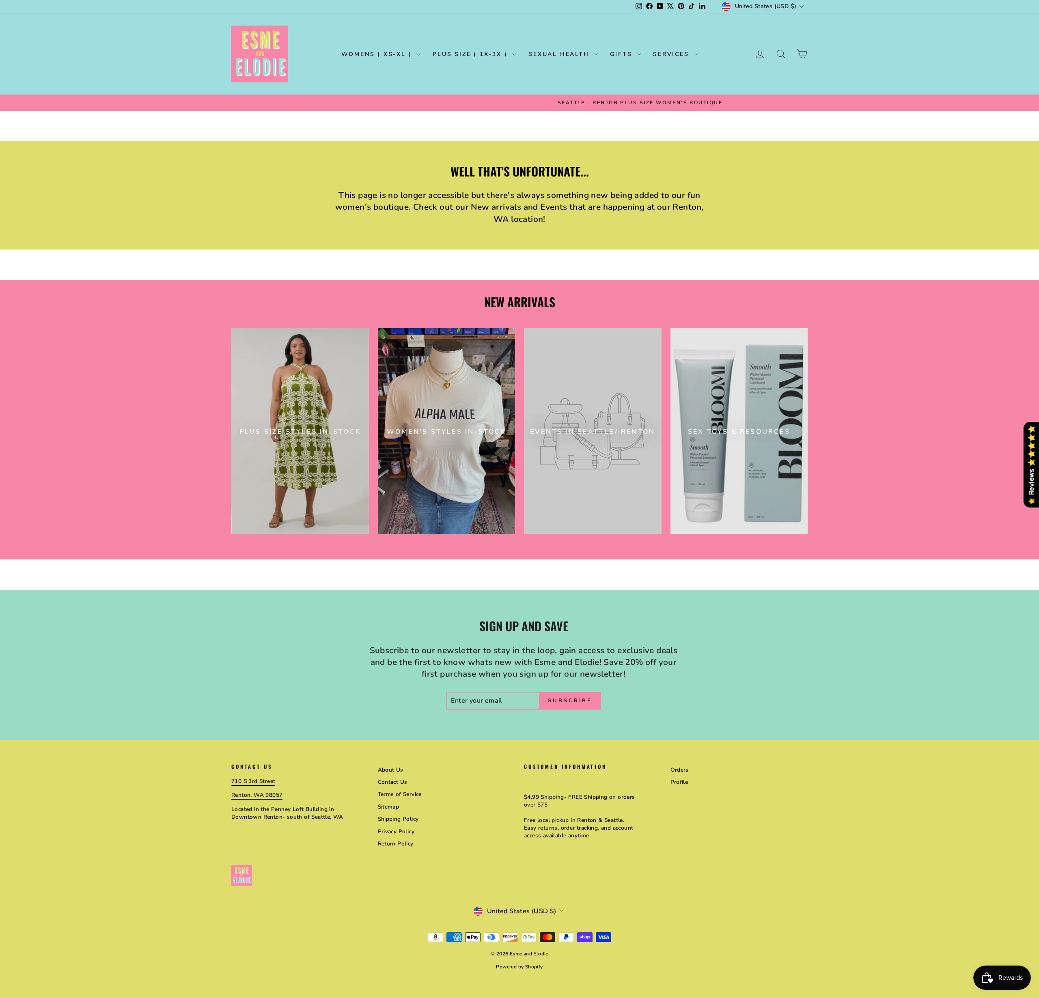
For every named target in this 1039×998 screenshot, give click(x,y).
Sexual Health (560, 54)
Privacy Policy (396, 831)
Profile (679, 782)
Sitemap (388, 807)
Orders (679, 770)
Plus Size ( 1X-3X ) (471, 54)
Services (672, 54)
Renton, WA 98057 (256, 795)
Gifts (622, 54)
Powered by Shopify (519, 967)
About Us (390, 770)
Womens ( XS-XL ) (378, 54)
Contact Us (392, 782)
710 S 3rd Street (253, 781)
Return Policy (396, 843)
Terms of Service (400, 794)
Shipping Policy (398, 819)
